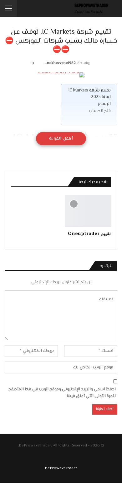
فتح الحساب (100, 111)
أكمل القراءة (61, 138)
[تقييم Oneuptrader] (88, 211)
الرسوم (104, 104)
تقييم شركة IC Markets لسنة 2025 (90, 94)
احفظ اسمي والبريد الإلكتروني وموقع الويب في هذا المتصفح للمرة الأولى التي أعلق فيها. (62, 392)
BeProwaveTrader (61, 468)
